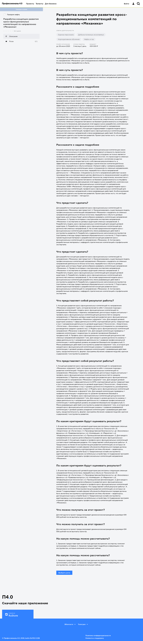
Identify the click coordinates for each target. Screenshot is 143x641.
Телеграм (82, 624)
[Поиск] (138, 3)
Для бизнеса (50, 4)
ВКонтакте (69, 624)
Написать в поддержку (94, 638)
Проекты (30, 4)
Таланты (39, 4)
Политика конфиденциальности (98, 635)
